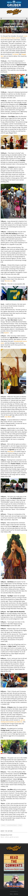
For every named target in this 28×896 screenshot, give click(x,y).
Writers (11, 894)
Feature (3, 825)
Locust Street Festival (12, 825)
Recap (20, 825)
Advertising (16, 894)
